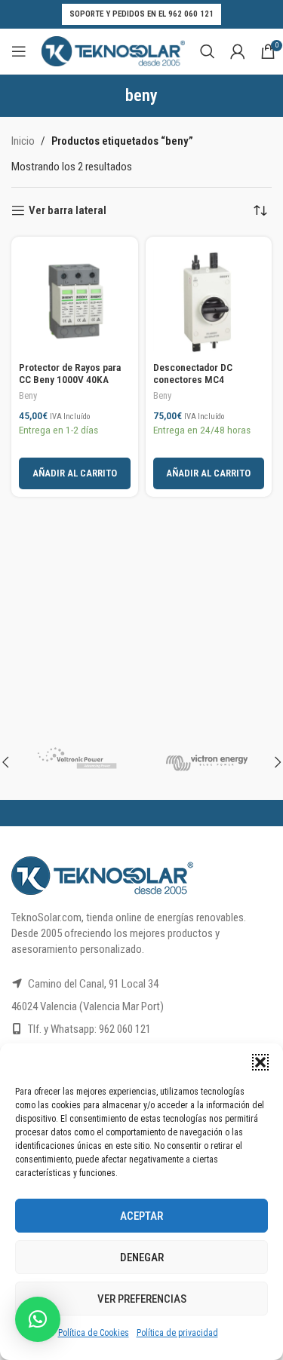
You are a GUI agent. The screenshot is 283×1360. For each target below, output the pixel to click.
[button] (260, 1062)
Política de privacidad (177, 1333)
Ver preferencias (141, 1299)
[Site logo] (113, 50)
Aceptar (141, 1216)
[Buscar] (207, 51)
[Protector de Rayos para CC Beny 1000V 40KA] (75, 300)
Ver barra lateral (67, 210)
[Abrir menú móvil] (19, 51)
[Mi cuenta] (238, 51)
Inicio (23, 141)
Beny (28, 395)
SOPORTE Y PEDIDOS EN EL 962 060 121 (141, 14)
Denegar (142, 1257)
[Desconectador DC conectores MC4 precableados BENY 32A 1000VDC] (209, 300)
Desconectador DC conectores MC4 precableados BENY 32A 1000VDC (204, 385)
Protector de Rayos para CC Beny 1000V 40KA (70, 373)
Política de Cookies (93, 1333)
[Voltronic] (76, 762)
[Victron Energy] (207, 762)
